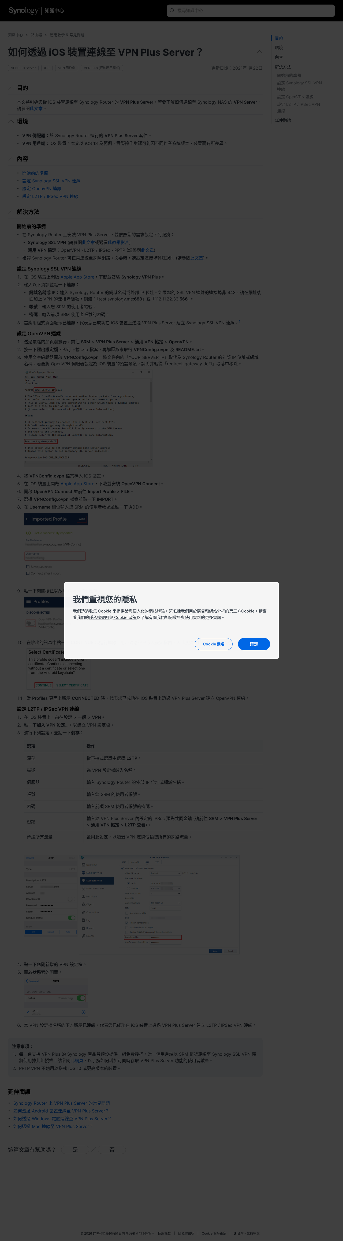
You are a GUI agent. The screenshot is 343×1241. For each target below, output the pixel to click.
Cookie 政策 (125, 617)
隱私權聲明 (99, 617)
